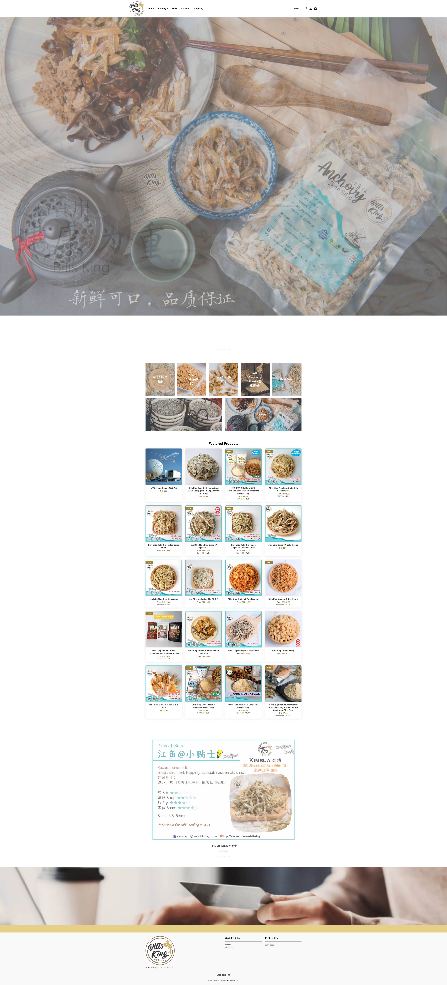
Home (151, 8)
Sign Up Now (224, 901)
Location (185, 8)
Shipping (198, 8)
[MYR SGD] (297, 8)
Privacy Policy (224, 980)
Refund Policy (235, 980)
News (174, 8)
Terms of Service (213, 980)
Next (442, 185)
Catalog (162, 8)
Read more (223, 851)
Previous (5, 185)
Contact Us (229, 947)
